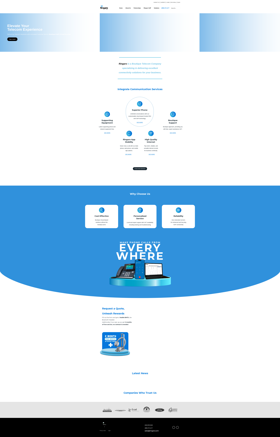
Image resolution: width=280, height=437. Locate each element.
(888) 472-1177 (165, 8)
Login (168, 2)
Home (121, 8)
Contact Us (156, 2)
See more (12, 39)
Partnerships (137, 8)
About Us (128, 8)
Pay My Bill (173, 2)
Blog (179, 2)
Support (163, 2)
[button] (99, 410)
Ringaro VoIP (147, 8)
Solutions (156, 8)
